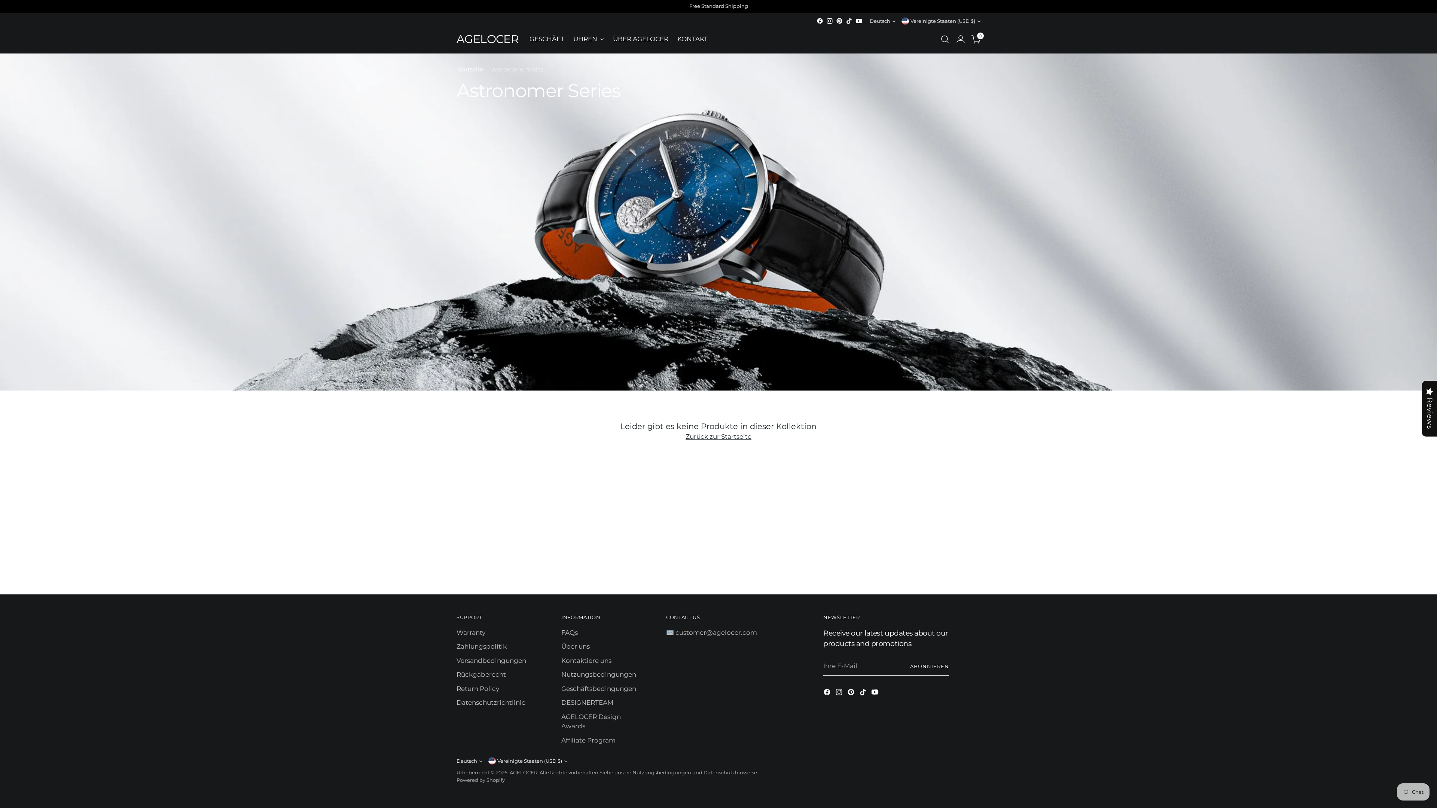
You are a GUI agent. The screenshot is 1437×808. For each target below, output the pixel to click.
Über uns (575, 646)
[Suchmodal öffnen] (944, 39)
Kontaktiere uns (586, 660)
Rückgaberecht (481, 674)
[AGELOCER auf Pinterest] (839, 21)
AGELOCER (523, 772)
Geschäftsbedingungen (598, 688)
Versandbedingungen (491, 660)
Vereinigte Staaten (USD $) (942, 21)
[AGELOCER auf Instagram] (829, 21)
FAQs (569, 632)
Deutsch (880, 21)
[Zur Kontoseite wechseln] (960, 39)
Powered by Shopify (481, 780)
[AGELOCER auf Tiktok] (849, 21)
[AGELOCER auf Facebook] (820, 21)
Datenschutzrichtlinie (491, 702)
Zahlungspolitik (482, 646)
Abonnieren (929, 666)
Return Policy (478, 688)
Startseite (470, 69)
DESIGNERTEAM (587, 702)
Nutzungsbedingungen (598, 674)
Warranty (471, 632)
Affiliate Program (588, 740)
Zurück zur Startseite (718, 436)
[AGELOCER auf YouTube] (858, 21)
